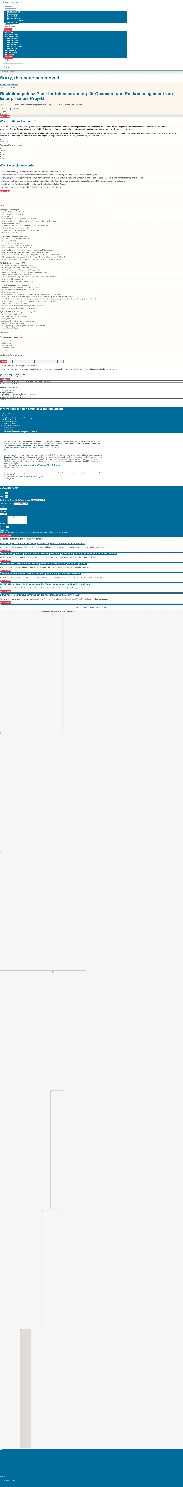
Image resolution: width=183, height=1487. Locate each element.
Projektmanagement (9, 84)
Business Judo (12, 16)
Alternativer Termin (7, 504)
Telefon (3, 527)
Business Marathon (14, 18)
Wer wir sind (9, 28)
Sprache (3, 512)
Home (3, 71)
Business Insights (13, 12)
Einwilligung (4, 530)
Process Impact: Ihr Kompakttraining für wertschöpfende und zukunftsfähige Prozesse (42, 543)
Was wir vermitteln (10, 8)
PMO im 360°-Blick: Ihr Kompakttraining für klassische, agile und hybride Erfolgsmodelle (43, 563)
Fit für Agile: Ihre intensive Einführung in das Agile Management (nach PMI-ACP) (40, 595)
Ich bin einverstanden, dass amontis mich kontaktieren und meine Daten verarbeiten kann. (35, 532)
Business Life (12, 22)
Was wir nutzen (9, 24)
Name (2, 493)
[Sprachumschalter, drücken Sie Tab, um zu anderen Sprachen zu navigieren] (7, 67)
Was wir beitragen (10, 10)
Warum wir (8, 6)
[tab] (3, 361)
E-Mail (2, 496)
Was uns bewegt (10, 26)
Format (2, 507)
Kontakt (8, 30)
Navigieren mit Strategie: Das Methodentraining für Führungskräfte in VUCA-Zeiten (40, 573)
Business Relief (12, 14)
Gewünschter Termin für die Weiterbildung (15, 500)
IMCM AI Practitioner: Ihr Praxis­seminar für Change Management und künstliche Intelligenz (45, 584)
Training (3, 114)
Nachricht (3, 524)
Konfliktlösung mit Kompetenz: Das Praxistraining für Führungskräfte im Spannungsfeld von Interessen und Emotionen (58, 553)
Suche (7, 60)
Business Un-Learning (15, 20)
